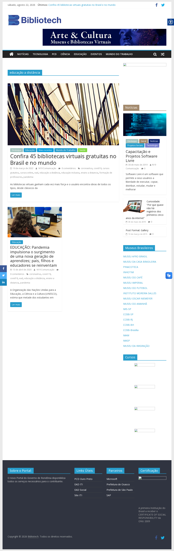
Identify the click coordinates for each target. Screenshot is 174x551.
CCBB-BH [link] (128, 324)
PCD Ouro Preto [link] (83, 479)
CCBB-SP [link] (128, 314)
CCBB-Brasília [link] (130, 330)
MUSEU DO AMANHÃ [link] (135, 303)
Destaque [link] (16, 150)
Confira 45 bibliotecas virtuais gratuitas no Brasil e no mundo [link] (63, 159)
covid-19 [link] (46, 274)
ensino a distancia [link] (89, 172)
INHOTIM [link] (128, 272)
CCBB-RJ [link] (128, 319)
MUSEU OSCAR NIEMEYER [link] (137, 298)
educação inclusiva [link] (70, 172)
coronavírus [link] (86, 168)
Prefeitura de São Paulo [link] (120, 489)
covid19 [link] (97, 168)
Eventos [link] (96, 54)
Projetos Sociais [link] (135, 145)
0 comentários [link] (68, 168)
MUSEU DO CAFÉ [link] (132, 277)
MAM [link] (126, 335)
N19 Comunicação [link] (48, 168)
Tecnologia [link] (40, 54)
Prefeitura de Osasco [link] (118, 484)
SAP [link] (109, 495)
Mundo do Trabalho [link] (119, 54)
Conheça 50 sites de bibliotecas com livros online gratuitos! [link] (81, 4)
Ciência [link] (65, 54)
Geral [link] (143, 141)
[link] (156, 5)
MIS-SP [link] (127, 309)
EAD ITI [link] (78, 484)
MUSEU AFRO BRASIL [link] (135, 256)
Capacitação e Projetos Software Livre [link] (141, 156)
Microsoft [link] (112, 479)
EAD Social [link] (80, 489)
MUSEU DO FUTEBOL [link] (135, 288)
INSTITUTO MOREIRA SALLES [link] (139, 293)
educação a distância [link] (50, 172)
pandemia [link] (28, 177)
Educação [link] (80, 54)
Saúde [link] (82, 150)
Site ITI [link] (78, 495)
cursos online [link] (26, 172)
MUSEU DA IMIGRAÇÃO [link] (136, 345)
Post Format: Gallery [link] (137, 230)
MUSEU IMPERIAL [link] (133, 282)
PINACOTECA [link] (130, 267)
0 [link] (144, 168)
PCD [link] (54, 54)
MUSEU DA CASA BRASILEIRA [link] (139, 261)
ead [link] (36, 172)
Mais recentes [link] (45, 150)
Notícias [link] (23, 54)
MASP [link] (126, 340)
